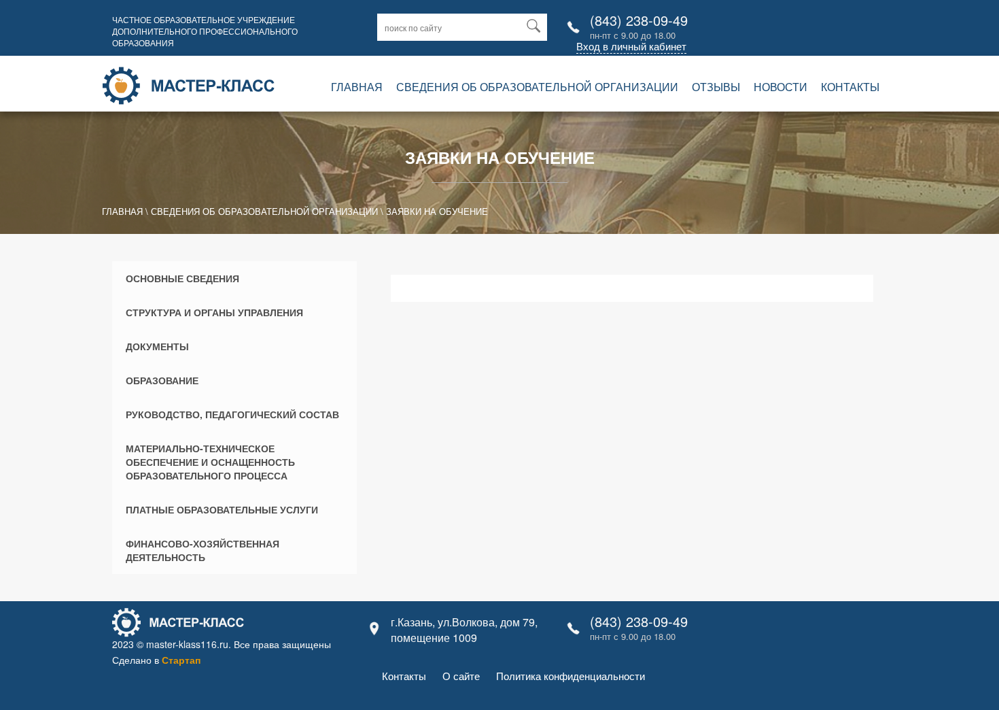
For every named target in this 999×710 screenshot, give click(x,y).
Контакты (850, 87)
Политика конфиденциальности (570, 676)
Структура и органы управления (214, 312)
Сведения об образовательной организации (537, 87)
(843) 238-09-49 (639, 20)
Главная (357, 87)
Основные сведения (182, 278)
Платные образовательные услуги (222, 509)
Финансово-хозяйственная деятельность (202, 550)
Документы (157, 346)
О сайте (461, 676)
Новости (780, 87)
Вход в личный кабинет (631, 46)
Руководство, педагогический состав (232, 414)
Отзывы (716, 87)
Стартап (181, 659)
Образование (162, 380)
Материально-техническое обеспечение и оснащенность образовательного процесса (210, 461)
